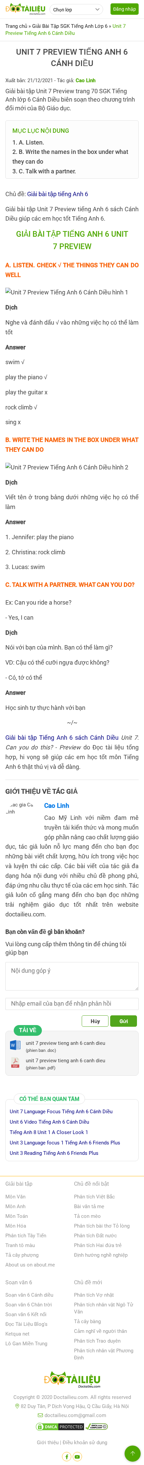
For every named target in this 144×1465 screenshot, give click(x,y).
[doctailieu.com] (72, 1381)
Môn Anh (15, 1206)
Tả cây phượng (22, 1255)
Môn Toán (16, 1216)
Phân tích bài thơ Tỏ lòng (102, 1226)
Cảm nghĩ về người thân (100, 1331)
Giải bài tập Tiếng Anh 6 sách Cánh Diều (62, 737)
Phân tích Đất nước (95, 1236)
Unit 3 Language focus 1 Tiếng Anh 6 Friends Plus (65, 1143)
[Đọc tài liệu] (66, 1456)
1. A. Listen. (28, 142)
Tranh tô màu (20, 1245)
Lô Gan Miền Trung (26, 1344)
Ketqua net (17, 1334)
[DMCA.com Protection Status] (60, 1428)
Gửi (124, 1021)
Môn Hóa (15, 1226)
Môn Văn (15, 1197)
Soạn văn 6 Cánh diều (29, 1295)
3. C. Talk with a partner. (44, 171)
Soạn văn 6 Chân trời (28, 1305)
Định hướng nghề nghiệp (101, 1255)
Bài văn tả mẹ (89, 1206)
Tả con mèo (87, 1216)
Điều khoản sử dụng (85, 1443)
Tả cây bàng (87, 1321)
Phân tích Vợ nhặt (94, 1295)
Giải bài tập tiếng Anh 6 (57, 194)
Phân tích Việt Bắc (94, 1197)
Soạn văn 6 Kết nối (26, 1314)
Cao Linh (56, 805)
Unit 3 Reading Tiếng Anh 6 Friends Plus (54, 1153)
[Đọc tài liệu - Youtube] (77, 1456)
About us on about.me (30, 1265)
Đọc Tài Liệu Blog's (26, 1324)
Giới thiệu (48, 1443)
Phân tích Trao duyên (97, 1341)
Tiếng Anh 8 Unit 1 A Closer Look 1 (49, 1132)
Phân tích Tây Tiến (25, 1236)
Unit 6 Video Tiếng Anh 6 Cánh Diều (49, 1122)
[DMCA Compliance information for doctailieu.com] (96, 1428)
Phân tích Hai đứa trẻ (98, 1245)
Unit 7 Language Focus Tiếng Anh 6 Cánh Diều (61, 1112)
